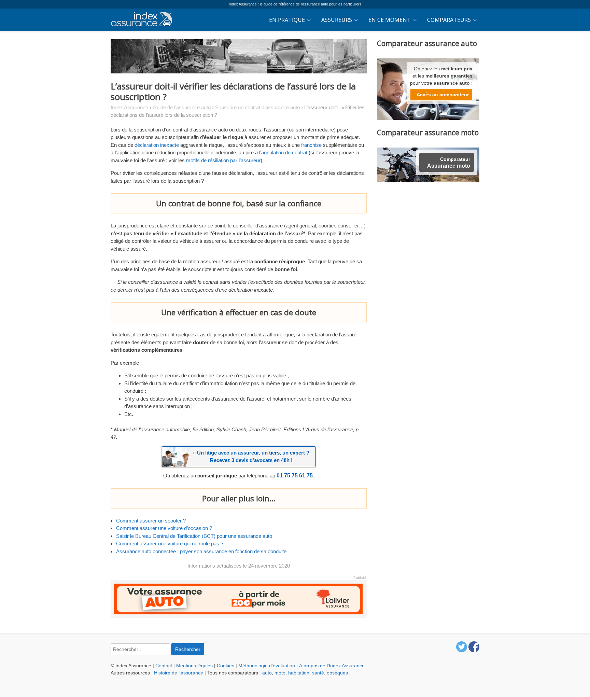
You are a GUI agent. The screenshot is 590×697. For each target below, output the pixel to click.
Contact (163, 665)
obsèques (337, 672)
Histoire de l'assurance (178, 672)
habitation (298, 672)
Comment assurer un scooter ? (151, 521)
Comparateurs (449, 20)
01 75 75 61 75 (295, 475)
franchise (311, 145)
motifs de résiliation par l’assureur (223, 160)
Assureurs (336, 20)
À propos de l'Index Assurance (332, 665)
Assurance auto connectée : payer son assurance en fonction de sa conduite (201, 551)
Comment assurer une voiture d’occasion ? (164, 528)
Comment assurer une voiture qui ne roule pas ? (169, 543)
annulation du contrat (284, 152)
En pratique (287, 20)
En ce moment (389, 20)
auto (267, 672)
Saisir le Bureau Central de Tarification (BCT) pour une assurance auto (194, 536)
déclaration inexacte (157, 145)
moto (280, 672)
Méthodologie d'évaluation (266, 665)
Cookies (225, 665)
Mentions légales (194, 665)
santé (318, 672)
